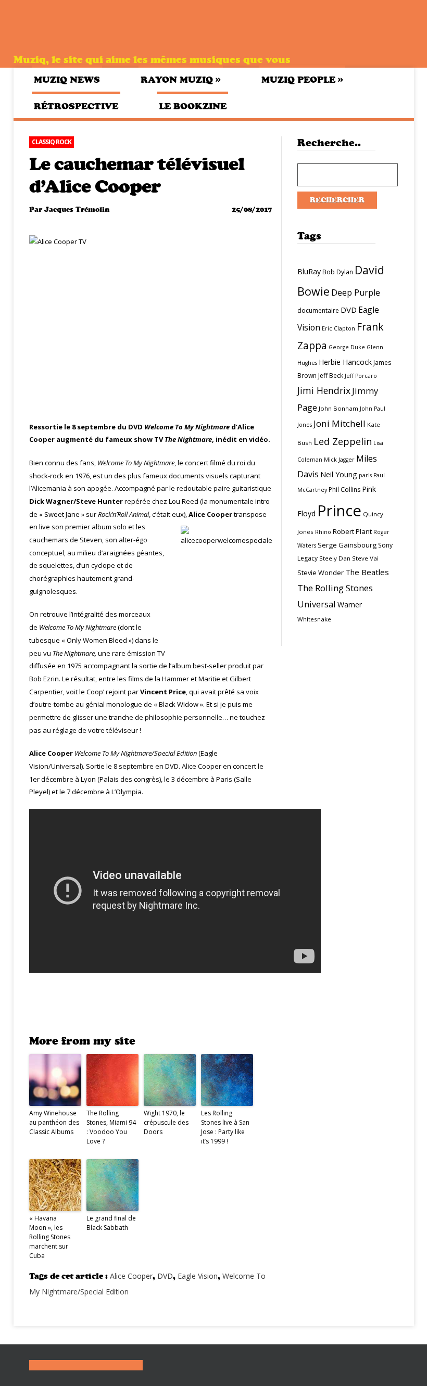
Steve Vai (365, 558)
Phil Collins (344, 489)
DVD (165, 1276)
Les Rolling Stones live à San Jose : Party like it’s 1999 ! (225, 1127)
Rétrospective (76, 106)
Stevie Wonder (320, 572)
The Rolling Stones (335, 588)
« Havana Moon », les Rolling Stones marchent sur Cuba (49, 1237)
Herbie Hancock (345, 362)
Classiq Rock (51, 141)
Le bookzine (193, 106)
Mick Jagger (339, 459)
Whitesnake (314, 619)
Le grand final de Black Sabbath (111, 1223)
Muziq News (67, 79)
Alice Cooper (131, 1276)
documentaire (318, 310)
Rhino (323, 532)
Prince (339, 510)
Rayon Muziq (181, 79)
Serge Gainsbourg (347, 545)
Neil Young (338, 474)
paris (365, 475)
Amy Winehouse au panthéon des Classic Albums (54, 1122)
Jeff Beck (330, 375)
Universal (316, 604)
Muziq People (302, 79)
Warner (349, 604)
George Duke (347, 347)
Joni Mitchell (339, 423)
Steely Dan (334, 558)
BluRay (309, 271)
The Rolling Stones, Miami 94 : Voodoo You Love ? (111, 1127)
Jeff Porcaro (361, 375)
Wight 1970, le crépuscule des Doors (166, 1122)
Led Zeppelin (342, 441)
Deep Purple (355, 292)
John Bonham (338, 408)
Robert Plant (352, 531)
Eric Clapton (338, 328)
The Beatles (367, 572)
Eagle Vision (198, 1276)
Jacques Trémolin (76, 209)
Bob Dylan (337, 272)
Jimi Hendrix (323, 390)
